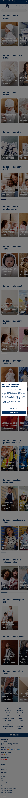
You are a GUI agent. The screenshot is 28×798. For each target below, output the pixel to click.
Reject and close (13, 408)
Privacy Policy (6, 402)
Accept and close (14, 412)
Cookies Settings (15, 404)
